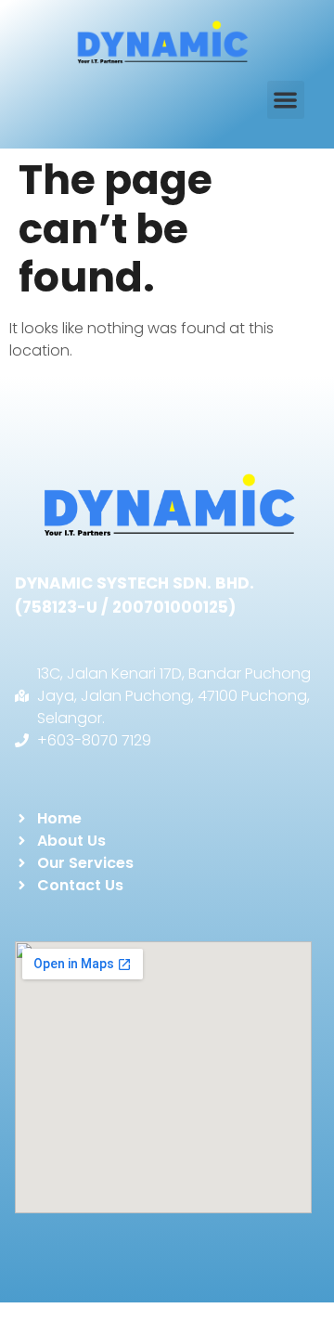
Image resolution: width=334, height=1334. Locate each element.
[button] (286, 100)
